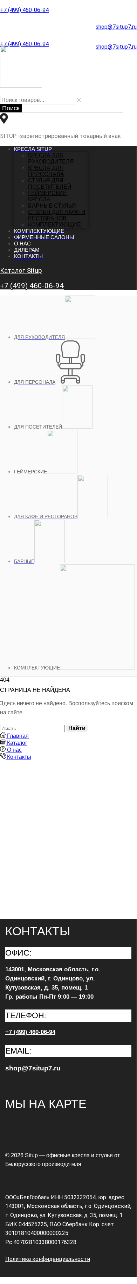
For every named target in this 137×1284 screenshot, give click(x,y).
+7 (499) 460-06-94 (24, 10)
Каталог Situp (21, 270)
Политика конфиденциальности (47, 1259)
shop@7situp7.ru (116, 26)
